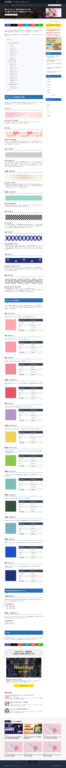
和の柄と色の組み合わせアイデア (13, 84)
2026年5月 (48, 84)
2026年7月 (48, 78)
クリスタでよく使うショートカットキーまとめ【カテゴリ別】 (14, 755)
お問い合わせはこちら (24, 685)
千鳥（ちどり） (12, 57)
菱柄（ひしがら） (12, 59)
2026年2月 (48, 92)
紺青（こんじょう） (13, 82)
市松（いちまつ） (12, 53)
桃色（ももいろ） (12, 64)
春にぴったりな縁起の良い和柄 (13, 42)
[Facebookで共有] (8, 25)
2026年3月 (48, 89)
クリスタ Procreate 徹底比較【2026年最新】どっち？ (20, 709)
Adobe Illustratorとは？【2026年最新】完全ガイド (32, 737)
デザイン (13, 5)
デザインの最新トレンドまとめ (21, 1)
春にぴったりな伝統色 (11, 60)
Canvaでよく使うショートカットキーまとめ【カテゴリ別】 (33, 755)
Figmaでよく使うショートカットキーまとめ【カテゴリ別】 (52, 755)
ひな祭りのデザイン (13, 86)
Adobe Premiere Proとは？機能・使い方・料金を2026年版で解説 (54, 57)
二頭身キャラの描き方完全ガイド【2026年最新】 (19, 702)
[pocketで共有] (33, 25)
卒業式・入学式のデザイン (14, 87)
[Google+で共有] (20, 25)
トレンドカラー (30, 5)
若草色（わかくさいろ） (13, 73)
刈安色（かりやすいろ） (13, 71)
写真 (22, 5)
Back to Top (33, 762)
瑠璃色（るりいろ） (13, 80)
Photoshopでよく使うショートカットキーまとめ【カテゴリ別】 (22, 695)
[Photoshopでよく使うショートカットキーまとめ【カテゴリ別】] (7, 696)
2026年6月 (48, 81)
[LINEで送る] (40, 25)
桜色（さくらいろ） (13, 62)
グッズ (48, 107)
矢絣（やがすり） (12, 55)
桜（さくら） (12, 44)
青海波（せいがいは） (13, 51)
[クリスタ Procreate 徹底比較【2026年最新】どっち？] (7, 710)
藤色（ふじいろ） (12, 69)
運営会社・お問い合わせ (8, 765)
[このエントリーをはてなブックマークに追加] (27, 25)
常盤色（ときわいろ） (13, 77)
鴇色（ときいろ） (12, 66)
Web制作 (48, 104)
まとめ (9, 89)
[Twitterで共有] (14, 25)
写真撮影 (48, 115)
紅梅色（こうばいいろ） (13, 68)
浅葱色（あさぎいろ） (13, 78)
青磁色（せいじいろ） (13, 75)
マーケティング (18, 5)
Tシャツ (25, 5)
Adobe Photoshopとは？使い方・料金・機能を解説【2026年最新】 (54, 60)
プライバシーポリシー (16, 765)
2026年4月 (48, 86)
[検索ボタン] (60, 5)
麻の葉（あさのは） (13, 50)
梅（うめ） (11, 46)
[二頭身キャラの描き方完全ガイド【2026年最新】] (7, 704)
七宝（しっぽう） (12, 48)
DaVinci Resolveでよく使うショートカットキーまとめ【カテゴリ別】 (54, 72)
